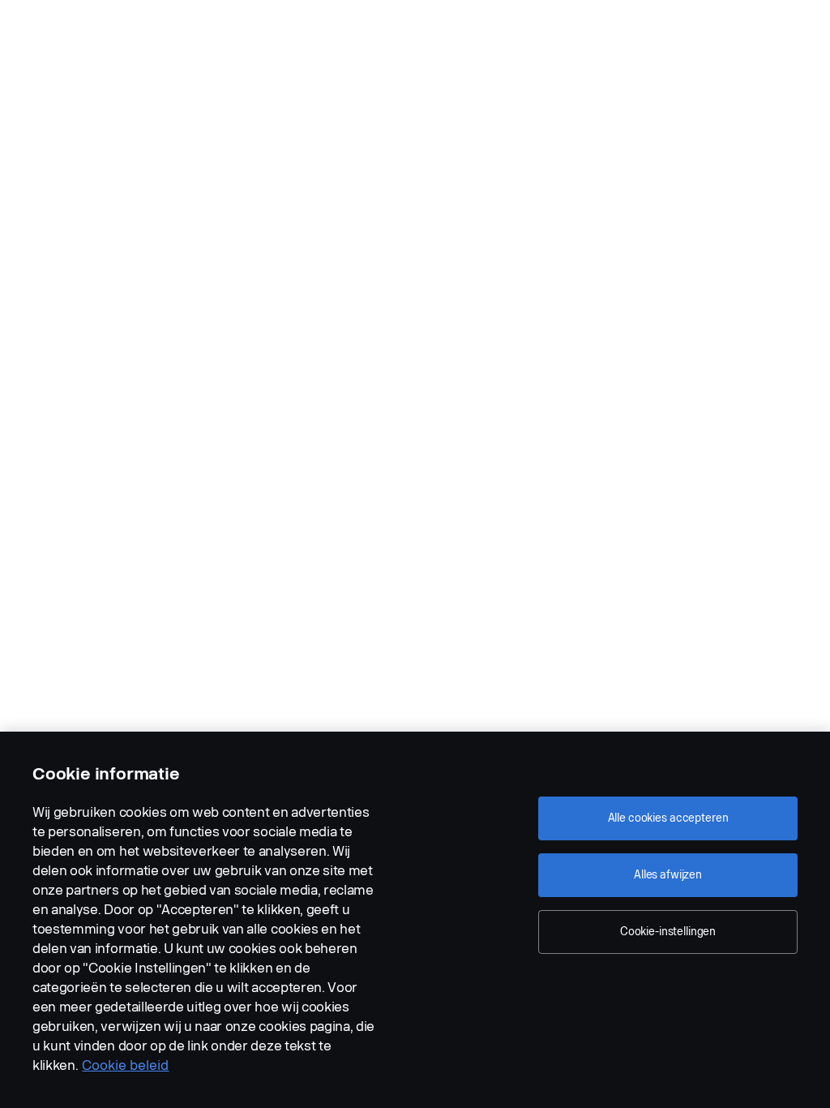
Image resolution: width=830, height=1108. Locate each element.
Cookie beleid (125, 1065)
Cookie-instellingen (668, 931)
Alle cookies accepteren (668, 818)
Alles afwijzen (668, 875)
